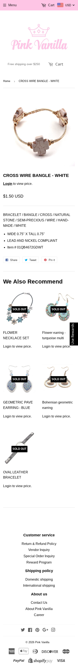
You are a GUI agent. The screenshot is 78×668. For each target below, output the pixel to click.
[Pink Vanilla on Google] (45, 630)
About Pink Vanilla (39, 609)
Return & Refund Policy (39, 544)
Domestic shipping (39, 579)
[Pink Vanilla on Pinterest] (37, 630)
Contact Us (39, 602)
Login (7, 183)
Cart (58, 64)
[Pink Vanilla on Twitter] (23, 630)
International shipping (39, 585)
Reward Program (39, 562)
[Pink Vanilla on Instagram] (53, 630)
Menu (12, 5)
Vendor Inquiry (39, 550)
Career (39, 615)
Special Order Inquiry (39, 556)
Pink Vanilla (42, 642)
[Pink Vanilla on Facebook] (30, 630)
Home (6, 81)
